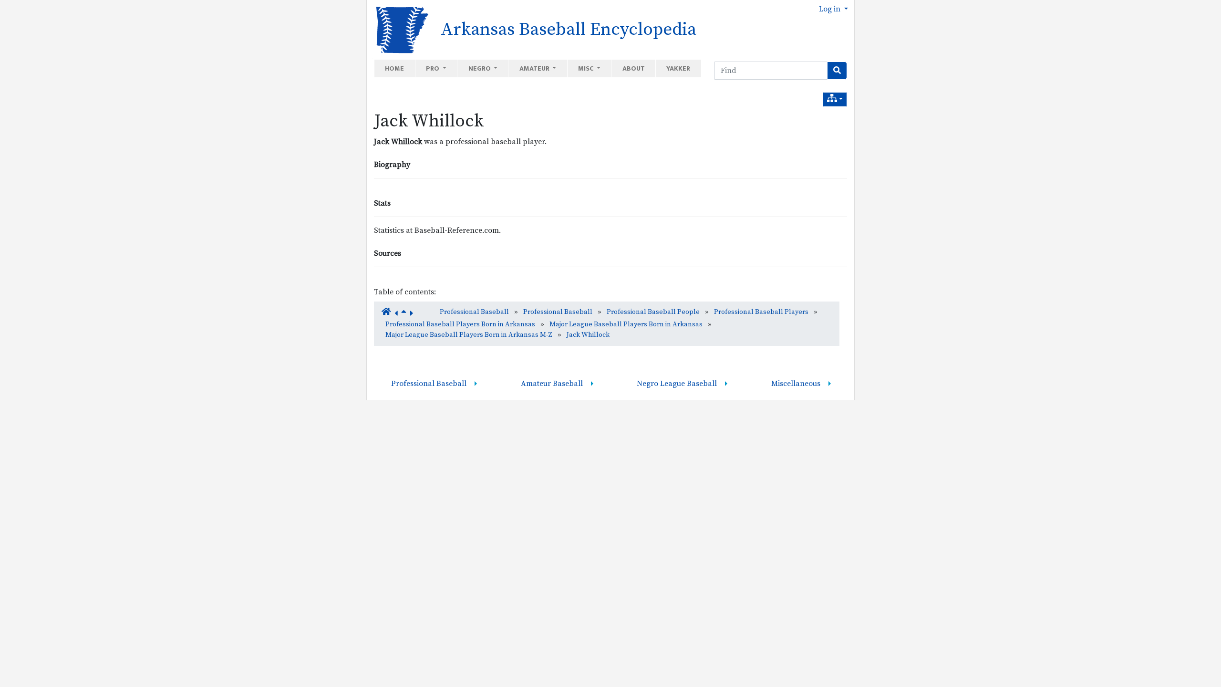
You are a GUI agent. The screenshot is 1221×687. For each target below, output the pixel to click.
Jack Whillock (429, 121)
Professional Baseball (474, 312)
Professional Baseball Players (761, 312)
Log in (830, 9)
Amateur (535, 68)
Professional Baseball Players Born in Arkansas (460, 324)
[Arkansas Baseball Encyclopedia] (399, 29)
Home (394, 68)
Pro (433, 68)
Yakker (678, 68)
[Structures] (835, 99)
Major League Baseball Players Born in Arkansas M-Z (468, 335)
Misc (586, 68)
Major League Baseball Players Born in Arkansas (626, 324)
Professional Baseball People (653, 312)
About (633, 68)
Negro (480, 68)
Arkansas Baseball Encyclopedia (568, 30)
